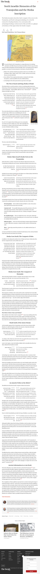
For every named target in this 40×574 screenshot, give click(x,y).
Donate (3, 565)
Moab (21, 516)
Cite (11, 30)
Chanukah (18, 561)
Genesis (10, 553)
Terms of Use (3, 558)
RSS (1, 559)
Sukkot (18, 556)
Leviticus (10, 556)
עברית (2, 556)
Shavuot (18, 559)
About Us (2, 553)
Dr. (20, 538)
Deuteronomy (11, 559)
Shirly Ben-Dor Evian (24, 538)
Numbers (10, 558)
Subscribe (31, 571)
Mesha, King (26, 516)
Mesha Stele (11, 516)
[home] (5, 2)
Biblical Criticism (27, 553)
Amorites (31, 516)
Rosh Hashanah (19, 553)
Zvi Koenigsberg (6, 538)
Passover (18, 558)
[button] (37, 1)
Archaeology (16, 516)
